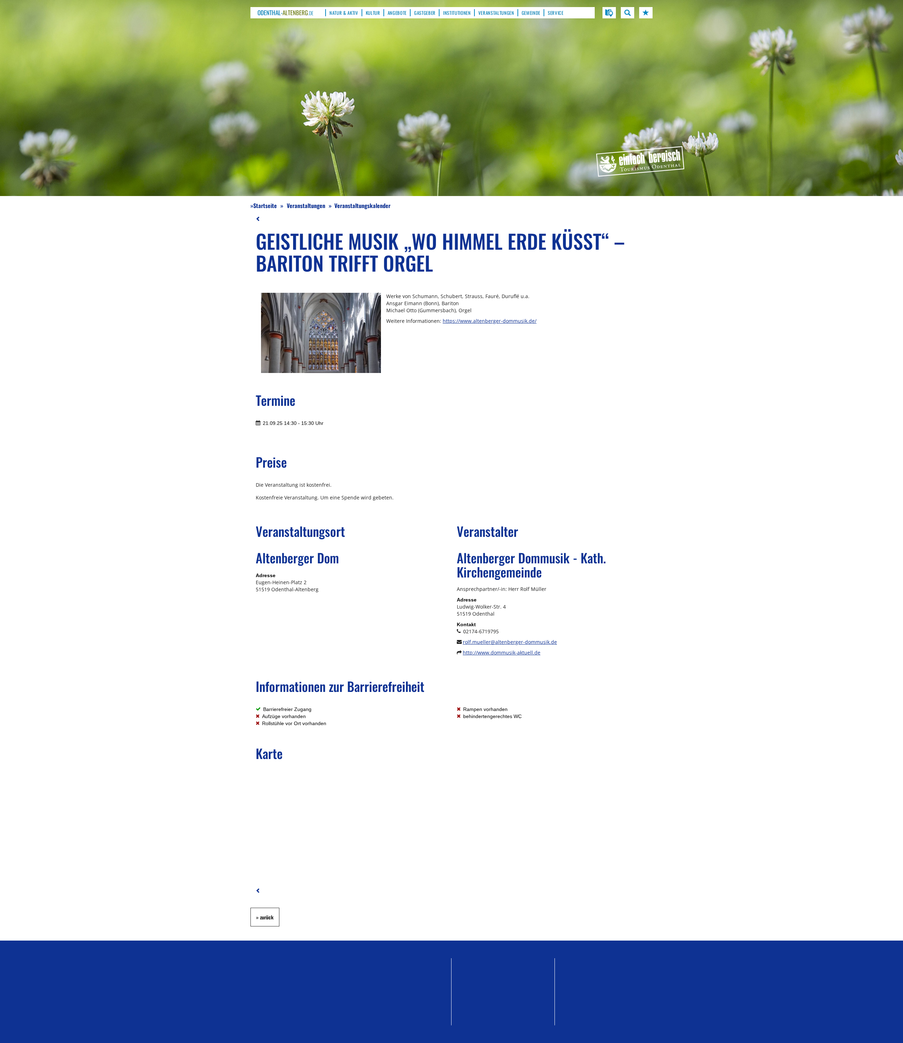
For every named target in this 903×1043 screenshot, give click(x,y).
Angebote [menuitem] (397, 12)
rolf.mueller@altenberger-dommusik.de (510, 642)
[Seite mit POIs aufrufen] (609, 12)
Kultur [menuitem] (373, 12)
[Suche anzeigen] (627, 12)
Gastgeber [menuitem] (425, 12)
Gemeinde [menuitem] (531, 12)
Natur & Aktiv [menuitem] (343, 12)
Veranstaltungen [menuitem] (496, 12)
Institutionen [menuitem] (457, 12)
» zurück (265, 917)
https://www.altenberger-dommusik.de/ (490, 321)
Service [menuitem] (556, 12)
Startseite (265, 205)
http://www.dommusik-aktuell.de (501, 652)
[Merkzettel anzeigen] (646, 12)
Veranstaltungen (306, 205)
